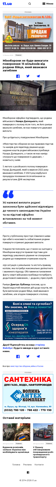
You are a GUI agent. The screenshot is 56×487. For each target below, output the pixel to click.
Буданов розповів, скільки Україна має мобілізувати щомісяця (16, 449)
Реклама (27, 464)
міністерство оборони (20, 366)
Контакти (39, 464)
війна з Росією (37, 366)
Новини (18, 55)
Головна (16, 464)
